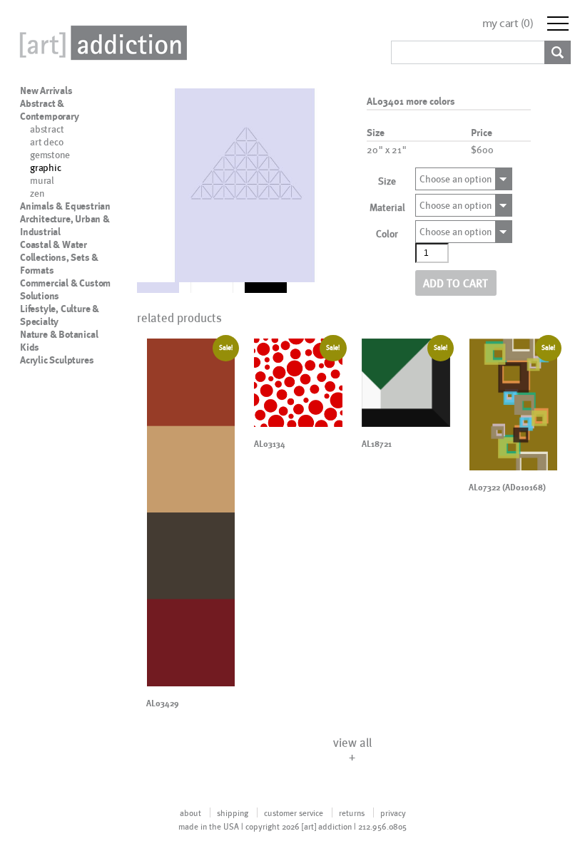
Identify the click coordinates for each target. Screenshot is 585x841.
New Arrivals (46, 90)
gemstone (49, 154)
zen (37, 193)
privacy (393, 812)
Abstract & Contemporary (49, 110)
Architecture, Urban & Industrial (65, 225)
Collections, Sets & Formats (59, 264)
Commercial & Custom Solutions (65, 289)
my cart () (508, 23)
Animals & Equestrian (65, 206)
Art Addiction (100, 43)
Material (387, 207)
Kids (29, 347)
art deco (46, 141)
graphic (45, 167)
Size (387, 181)
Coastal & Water (53, 244)
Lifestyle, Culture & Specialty (59, 315)
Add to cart (455, 282)
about (190, 812)
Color (387, 233)
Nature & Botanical (59, 334)
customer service (293, 812)
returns (352, 812)
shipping (232, 812)
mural (42, 180)
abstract (46, 129)
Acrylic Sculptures (56, 360)
